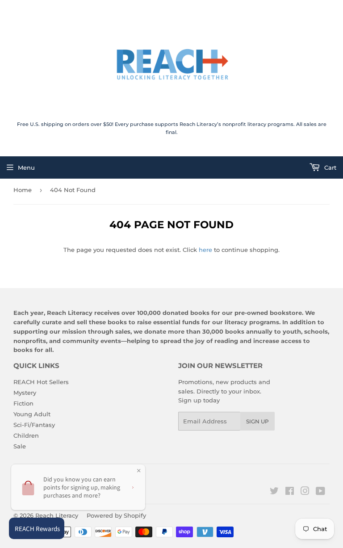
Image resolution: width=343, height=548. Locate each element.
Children (26, 435)
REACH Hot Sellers (41, 381)
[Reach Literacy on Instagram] (305, 492)
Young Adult (31, 414)
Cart (329, 167)
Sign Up (257, 421)
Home (22, 189)
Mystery (24, 392)
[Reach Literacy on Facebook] (289, 492)
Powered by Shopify (116, 515)
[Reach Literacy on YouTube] (320, 492)
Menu (26, 167)
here (205, 249)
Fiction (23, 403)
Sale (19, 446)
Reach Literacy (56, 515)
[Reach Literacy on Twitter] (274, 492)
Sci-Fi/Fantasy (34, 424)
